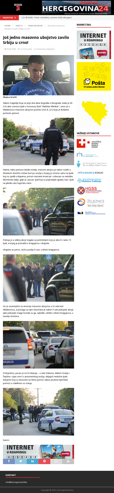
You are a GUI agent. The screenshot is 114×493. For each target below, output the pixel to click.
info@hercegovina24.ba (16, 482)
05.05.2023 (11, 49)
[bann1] (38, 452)
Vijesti (19, 25)
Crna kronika (26, 49)
